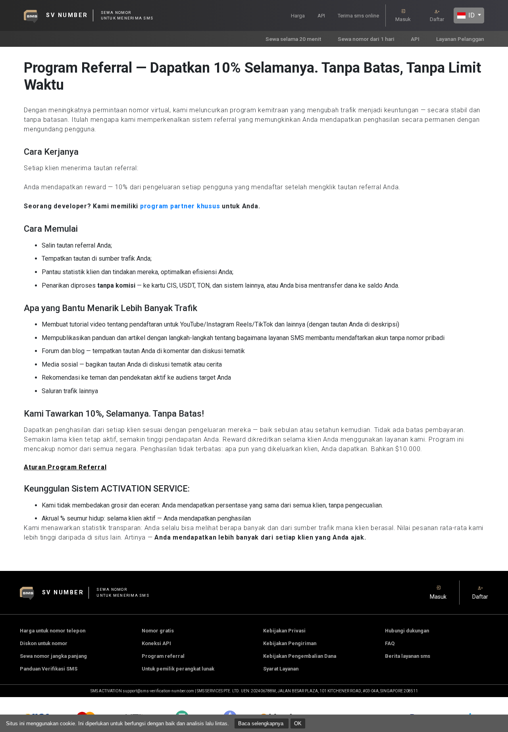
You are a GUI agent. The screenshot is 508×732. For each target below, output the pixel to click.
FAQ (389, 643)
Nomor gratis (158, 631)
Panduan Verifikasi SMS (48, 669)
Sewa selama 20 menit (293, 39)
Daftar (437, 19)
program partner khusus (180, 206)
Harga (298, 16)
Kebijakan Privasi (284, 631)
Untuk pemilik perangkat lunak (178, 669)
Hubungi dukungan (407, 631)
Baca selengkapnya (261, 723)
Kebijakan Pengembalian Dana (299, 656)
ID (471, 15)
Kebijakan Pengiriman (289, 643)
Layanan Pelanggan (460, 39)
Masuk (403, 19)
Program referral (163, 656)
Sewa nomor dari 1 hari (366, 39)
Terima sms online (358, 16)
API (321, 16)
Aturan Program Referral (65, 467)
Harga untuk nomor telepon (52, 631)
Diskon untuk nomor (43, 643)
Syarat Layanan (280, 669)
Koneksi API (156, 643)
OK (298, 723)
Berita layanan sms (407, 656)
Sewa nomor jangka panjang (53, 656)
